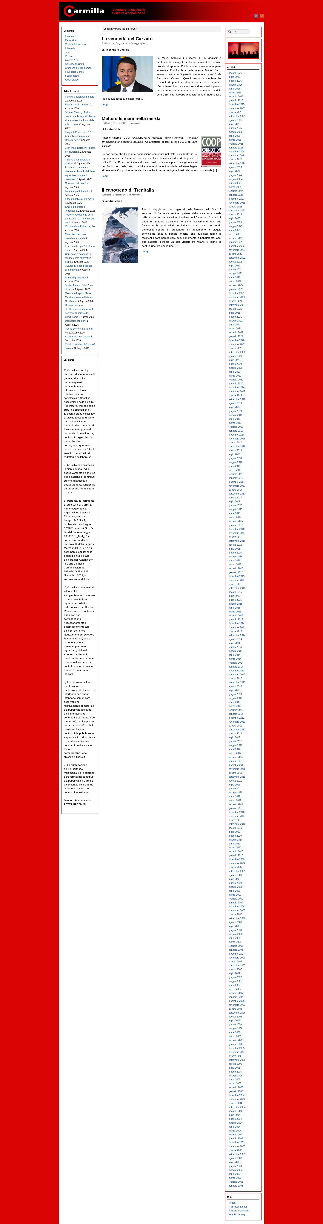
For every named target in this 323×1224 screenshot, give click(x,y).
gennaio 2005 (236, 1091)
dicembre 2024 (236, 151)
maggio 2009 (235, 886)
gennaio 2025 (236, 147)
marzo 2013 (235, 706)
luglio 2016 (234, 548)
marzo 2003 (235, 1177)
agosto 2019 (235, 403)
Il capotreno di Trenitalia (128, 190)
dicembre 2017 (236, 481)
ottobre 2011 (235, 772)
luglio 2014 (234, 643)
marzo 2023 (235, 234)
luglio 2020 (234, 360)
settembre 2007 (237, 965)
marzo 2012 (235, 753)
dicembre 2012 (236, 717)
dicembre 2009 (236, 859)
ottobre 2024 (235, 159)
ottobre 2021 (235, 301)
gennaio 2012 (236, 761)
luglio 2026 (234, 76)
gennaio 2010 (236, 855)
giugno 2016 (235, 552)
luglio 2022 (234, 265)
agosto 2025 (235, 120)
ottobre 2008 (235, 914)
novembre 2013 (237, 674)
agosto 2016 (235, 544)
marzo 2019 (235, 422)
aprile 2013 (234, 702)
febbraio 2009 (236, 898)
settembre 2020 (237, 352)
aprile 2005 (234, 1079)
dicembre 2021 (236, 293)
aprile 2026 (234, 88)
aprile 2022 (234, 277)
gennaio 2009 (236, 902)
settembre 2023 (237, 210)
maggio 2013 (235, 698)
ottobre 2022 (235, 253)
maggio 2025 (235, 132)
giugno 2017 (235, 505)
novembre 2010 (237, 816)
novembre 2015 (237, 580)
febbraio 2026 (236, 96)
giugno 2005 (235, 1071)
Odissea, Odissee (74, 183)
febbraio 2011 (236, 804)
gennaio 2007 (236, 997)
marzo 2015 (235, 611)
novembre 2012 (237, 721)
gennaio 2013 (236, 713)
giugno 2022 (235, 269)
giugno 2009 (235, 883)
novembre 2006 (237, 1004)
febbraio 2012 (236, 757)
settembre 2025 (237, 116)
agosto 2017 (235, 497)
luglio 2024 (234, 171)
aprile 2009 (234, 890)
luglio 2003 (234, 1162)
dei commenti (239, 1210)
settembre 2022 (237, 257)
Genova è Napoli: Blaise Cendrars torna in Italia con (79, 297)
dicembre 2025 (236, 104)
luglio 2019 (234, 407)
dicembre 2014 (236, 623)
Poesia (69, 56)
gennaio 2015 (236, 619)
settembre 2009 (237, 871)
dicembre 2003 (236, 1142)
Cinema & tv (72, 60)
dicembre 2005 (236, 1048)
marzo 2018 (235, 470)
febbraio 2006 (236, 1040)
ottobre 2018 (235, 442)
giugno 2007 (235, 977)
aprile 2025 (234, 135)
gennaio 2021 (236, 336)
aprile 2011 (234, 796)
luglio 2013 (234, 690)
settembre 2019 (237, 399)
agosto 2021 (235, 308)
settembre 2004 (237, 1107)
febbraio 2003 (236, 1181)
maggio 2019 (235, 415)
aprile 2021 (234, 324)
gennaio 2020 (236, 383)
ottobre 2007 (235, 961)
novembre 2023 (237, 202)
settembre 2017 (237, 493)
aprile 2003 (234, 1174)
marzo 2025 (235, 139)
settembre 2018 (237, 446)
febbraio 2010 (236, 851)
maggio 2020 (235, 367)
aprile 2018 (234, 466)
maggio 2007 (235, 981)
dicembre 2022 (236, 246)
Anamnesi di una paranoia (79, 336)
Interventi (135, 194)
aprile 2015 (234, 607)
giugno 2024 (235, 175)
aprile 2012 (234, 749)
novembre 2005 (237, 1052)
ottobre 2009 (235, 867)
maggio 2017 (235, 509)
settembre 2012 (237, 729)
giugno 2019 (235, 411)
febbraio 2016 (236, 568)
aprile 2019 (234, 419)
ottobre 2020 (235, 348)
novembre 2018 (237, 438)
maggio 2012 (235, 745)
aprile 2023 (234, 230)
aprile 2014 (234, 654)
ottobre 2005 (235, 1056)
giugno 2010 (235, 835)
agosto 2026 (235, 73)
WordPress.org (237, 1214)
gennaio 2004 (236, 1138)
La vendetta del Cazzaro (127, 38)
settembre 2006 (237, 1012)
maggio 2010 (235, 839)
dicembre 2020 (236, 340)
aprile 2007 (234, 985)
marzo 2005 (235, 1083)
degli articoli (238, 1206)
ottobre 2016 (235, 537)
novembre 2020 (237, 344)
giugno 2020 (235, 364)
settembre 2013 (237, 682)
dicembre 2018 (236, 434)
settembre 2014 (237, 635)
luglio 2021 (234, 312)
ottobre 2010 (235, 820)
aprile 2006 (234, 1032)
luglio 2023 (234, 218)
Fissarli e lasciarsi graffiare (79, 96)
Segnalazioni (72, 75)
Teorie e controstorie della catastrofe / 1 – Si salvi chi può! (79, 218)
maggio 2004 (235, 1122)
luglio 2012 (234, 737)
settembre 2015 (237, 588)
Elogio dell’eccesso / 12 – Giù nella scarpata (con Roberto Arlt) (79, 136)
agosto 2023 (235, 214)
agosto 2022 (235, 261)
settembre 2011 (237, 776)
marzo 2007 (235, 989)
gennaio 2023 (236, 242)
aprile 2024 (234, 183)
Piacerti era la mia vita (77, 104)
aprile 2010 (234, 843)
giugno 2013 (235, 694)
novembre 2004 (237, 1099)
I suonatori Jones (74, 71)
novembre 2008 (237, 910)
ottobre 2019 (235, 395)
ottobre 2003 (235, 1150)
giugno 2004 (235, 1118)
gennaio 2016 (236, 572)
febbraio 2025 (236, 143)
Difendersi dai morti (75, 320)
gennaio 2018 (236, 478)
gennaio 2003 (236, 1185)
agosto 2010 (235, 827)
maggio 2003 (235, 1170)
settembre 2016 (237, 540)
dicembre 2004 (236, 1095)
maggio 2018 (235, 462)
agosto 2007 (235, 969)
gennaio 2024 (236, 194)
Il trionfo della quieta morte (79, 199)
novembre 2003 (237, 1146)
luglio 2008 (234, 926)
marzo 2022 (235, 281)
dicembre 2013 (236, 670)
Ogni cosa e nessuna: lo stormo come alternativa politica (78, 258)
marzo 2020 (235, 375)
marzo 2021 (235, 328)
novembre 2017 (237, 485)
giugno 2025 (235, 128)
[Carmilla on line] (161, 11)
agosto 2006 (235, 1016)
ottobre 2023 (235, 206)
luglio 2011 (234, 784)
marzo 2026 (235, 92)
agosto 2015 (235, 592)
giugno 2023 (235, 222)
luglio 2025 (234, 124)
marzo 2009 (235, 894)
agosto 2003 (235, 1158)
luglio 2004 (234, 1115)
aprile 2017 (234, 513)
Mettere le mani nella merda (131, 118)
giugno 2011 (235, 788)
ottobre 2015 (235, 584)
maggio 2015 (235, 603)
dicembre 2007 (236, 953)
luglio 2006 (234, 1020)
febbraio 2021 (236, 332)
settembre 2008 (237, 918)
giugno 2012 (235, 741)
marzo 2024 (235, 187)
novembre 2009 (237, 863)
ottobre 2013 (235, 678)
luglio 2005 (234, 1067)
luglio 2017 (234, 501)
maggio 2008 (235, 934)
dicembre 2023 (236, 198)
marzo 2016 (235, 564)
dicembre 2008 (236, 906)
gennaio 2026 (236, 100)
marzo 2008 (235, 942)
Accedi (232, 1202)
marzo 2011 (235, 800)
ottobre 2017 (235, 489)
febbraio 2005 (236, 1087)
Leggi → (107, 104)
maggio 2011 (235, 792)
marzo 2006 (235, 1036)
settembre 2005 (237, 1059)
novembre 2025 (237, 108)
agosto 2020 (235, 356)
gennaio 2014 (236, 666)
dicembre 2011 (236, 765)
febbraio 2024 (236, 190)
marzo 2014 (235, 658)
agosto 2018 (235, 450)
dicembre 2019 (236, 387)
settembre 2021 (237, 305)
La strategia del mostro (77, 191)
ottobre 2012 (235, 725)
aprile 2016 (234, 560)
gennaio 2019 (236, 430)
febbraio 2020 (236, 379)
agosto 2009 (235, 875)
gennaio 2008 (236, 949)
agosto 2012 (235, 733)
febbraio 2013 (236, 710)
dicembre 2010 (236, 812)
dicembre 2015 (236, 576)
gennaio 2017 (236, 525)
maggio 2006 (235, 1028)
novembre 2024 (237, 155)
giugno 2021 (235, 316)
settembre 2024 (237, 163)
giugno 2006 (235, 1024)
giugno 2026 (235, 80)
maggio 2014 (235, 651)
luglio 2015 (234, 595)
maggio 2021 (235, 320)
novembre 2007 (237, 957)
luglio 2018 (234, 454)
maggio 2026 (235, 84)
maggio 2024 (235, 179)
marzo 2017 (235, 517)
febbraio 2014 (236, 662)
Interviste (70, 48)
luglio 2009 (234, 879)
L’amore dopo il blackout (78, 226)
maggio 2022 (235, 273)
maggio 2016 (235, 556)
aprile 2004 (234, 1126)
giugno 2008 (235, 930)
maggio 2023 (235, 226)
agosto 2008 (235, 922)
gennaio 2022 (236, 289)
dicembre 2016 (236, 529)
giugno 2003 (235, 1166)
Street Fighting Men (75, 277)
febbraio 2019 (236, 426)
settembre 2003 (237, 1154)
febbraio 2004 (236, 1134)
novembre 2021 (237, 297)
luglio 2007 (234, 973)
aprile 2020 (234, 371)
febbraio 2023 (236, 238)
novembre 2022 (237, 249)
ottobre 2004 (235, 1103)
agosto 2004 (235, 1111)
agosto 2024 (235, 167)
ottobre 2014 (235, 631)
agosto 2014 (235, 639)
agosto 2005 (235, 1063)
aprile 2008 (234, 938)
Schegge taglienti (138, 43)
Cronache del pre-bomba (78, 67)
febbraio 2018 (236, 474)
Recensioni (135, 122)
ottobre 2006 (235, 1008)
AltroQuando (72, 79)
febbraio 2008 (236, 945)
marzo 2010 (235, 847)
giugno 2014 (235, 647)
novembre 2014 (237, 627)
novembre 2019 (237, 391)
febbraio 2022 (236, 285)
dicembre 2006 (236, 1000)
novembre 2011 (237, 769)
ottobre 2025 (235, 112)
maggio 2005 (235, 1075)
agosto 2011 (235, 780)
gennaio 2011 (236, 808)
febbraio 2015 (236, 615)
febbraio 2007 (236, 993)
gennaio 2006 (236, 1044)
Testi (67, 52)
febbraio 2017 (236, 521)
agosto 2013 (235, 686)
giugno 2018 (235, 458)
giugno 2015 (235, 599)
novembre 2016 (237, 533)
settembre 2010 (237, 824)
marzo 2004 (235, 1130)
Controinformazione (75, 44)
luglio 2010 (234, 831)
